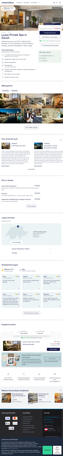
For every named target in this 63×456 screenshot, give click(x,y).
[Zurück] (60, 140)
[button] (12, 346)
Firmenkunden (27, 421)
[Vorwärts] (57, 140)
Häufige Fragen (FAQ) (28, 432)
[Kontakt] (54, 2)
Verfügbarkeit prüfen (50, 33)
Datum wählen (24, 333)
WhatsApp (43, 58)
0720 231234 (44, 60)
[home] (8, 3)
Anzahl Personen (41, 331)
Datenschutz (26, 423)
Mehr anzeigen (31, 206)
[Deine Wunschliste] (57, 2)
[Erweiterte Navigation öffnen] (39, 2)
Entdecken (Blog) (27, 419)
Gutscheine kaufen (28, 417)
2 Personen (40, 333)
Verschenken (52, 358)
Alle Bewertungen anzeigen (31, 313)
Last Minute (34, 2)
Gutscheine (26, 2)
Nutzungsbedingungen (29, 427)
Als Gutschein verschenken (50, 37)
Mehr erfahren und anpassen (57, 450)
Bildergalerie (57, 8)
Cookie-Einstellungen (28, 425)
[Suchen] (60, 2)
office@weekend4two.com (47, 55)
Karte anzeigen (16, 242)
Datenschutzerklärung (12, 448)
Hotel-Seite (36, 236)
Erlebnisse (19, 2)
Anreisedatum (23, 331)
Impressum (26, 430)
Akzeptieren (47, 450)
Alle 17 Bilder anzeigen (31, 127)
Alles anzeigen (5, 166)
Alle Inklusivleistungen (28, 344)
